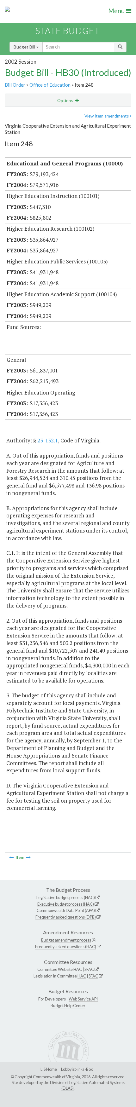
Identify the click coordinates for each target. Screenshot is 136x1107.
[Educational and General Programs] (28, 857)
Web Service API (83, 998)
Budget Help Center (68, 1005)
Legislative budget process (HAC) (65, 897)
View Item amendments (107, 115)
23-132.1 (47, 440)
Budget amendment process (66, 940)
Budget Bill (25, 46)
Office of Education (50, 85)
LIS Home (48, 1069)
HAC (77, 969)
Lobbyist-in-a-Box (77, 1069)
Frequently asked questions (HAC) (65, 946)
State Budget (67, 31)
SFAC (89, 969)
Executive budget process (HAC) (65, 904)
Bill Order (15, 85)
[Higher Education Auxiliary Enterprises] (11, 857)
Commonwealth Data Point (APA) (66, 910)
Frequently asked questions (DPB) (65, 917)
